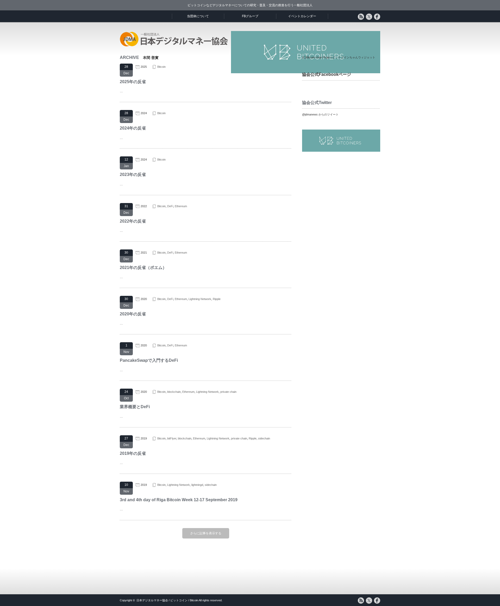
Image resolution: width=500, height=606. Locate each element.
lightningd (197, 484)
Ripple (217, 299)
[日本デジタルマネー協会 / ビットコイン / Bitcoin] (174, 45)
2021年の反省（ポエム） (143, 267)
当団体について (198, 16)
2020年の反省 (133, 314)
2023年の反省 (133, 174)
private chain (228, 391)
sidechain (264, 438)
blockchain (174, 391)
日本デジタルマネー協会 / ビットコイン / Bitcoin (167, 600)
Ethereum (181, 206)
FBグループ (250, 16)
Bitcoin (161, 66)
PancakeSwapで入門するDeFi (149, 360)
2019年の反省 (133, 453)
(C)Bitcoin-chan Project (317, 57)
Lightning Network (200, 299)
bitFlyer (171, 438)
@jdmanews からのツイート (320, 114)
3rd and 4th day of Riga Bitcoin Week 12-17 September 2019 (179, 500)
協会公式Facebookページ (326, 74)
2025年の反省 (133, 81)
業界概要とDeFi (135, 407)
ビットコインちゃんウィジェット (353, 57)
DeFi (170, 206)
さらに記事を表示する (205, 533)
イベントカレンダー (302, 16)
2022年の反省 (133, 221)
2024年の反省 (133, 128)
